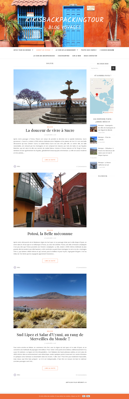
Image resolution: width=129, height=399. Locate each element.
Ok (84, 396)
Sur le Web (76, 56)
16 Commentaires (81, 375)
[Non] (127, 396)
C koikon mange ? (107, 50)
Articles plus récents (75, 382)
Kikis (18, 166)
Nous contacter (90, 56)
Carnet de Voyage (43, 50)
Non (88, 396)
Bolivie (50, 127)
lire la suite (50, 160)
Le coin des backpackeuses (44, 56)
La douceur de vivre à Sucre (50, 130)
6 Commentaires (81, 166)
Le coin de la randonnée (66, 50)
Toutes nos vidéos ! (89, 50)
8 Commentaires (81, 267)
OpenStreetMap (108, 112)
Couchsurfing (63, 56)
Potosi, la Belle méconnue (50, 233)
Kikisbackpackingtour (64, 20)
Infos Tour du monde (22, 50)
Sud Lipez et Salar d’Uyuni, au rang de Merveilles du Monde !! (50, 336)
